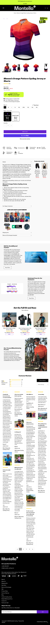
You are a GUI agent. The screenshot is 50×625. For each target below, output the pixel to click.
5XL (32, 107)
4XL (28, 107)
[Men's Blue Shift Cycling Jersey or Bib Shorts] (40, 319)
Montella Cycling (14, 621)
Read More (7, 267)
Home (15, 12)
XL (15, 107)
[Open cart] (47, 7)
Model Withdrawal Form (7, 598)
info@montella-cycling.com (8, 568)
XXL (19, 107)
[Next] (7, 18)
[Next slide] (46, 324)
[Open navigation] (7, 7)
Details (4, 161)
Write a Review (43, 380)
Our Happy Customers (8, 206)
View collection (25, 310)
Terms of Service (5, 593)
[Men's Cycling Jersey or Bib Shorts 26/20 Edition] (25, 319)
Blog (3, 595)
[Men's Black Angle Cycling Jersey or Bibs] (9, 319)
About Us (4, 581)
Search (3, 579)
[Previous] (4, 18)
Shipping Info (6, 232)
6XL (37, 107)
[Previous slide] (3, 324)
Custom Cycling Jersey (7, 596)
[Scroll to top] (47, 622)
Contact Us (4, 600)
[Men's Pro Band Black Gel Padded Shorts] (37, 166)
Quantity (6, 123)
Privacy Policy (5, 591)
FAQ (2, 589)
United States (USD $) (42, 621)
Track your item (5, 602)
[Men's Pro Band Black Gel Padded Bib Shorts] (44, 166)
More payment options (25, 138)
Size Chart (4, 585)
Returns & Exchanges (6, 587)
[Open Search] (45, 8)
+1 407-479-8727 (5, 566)
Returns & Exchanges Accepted (10, 235)
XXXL (24, 107)
